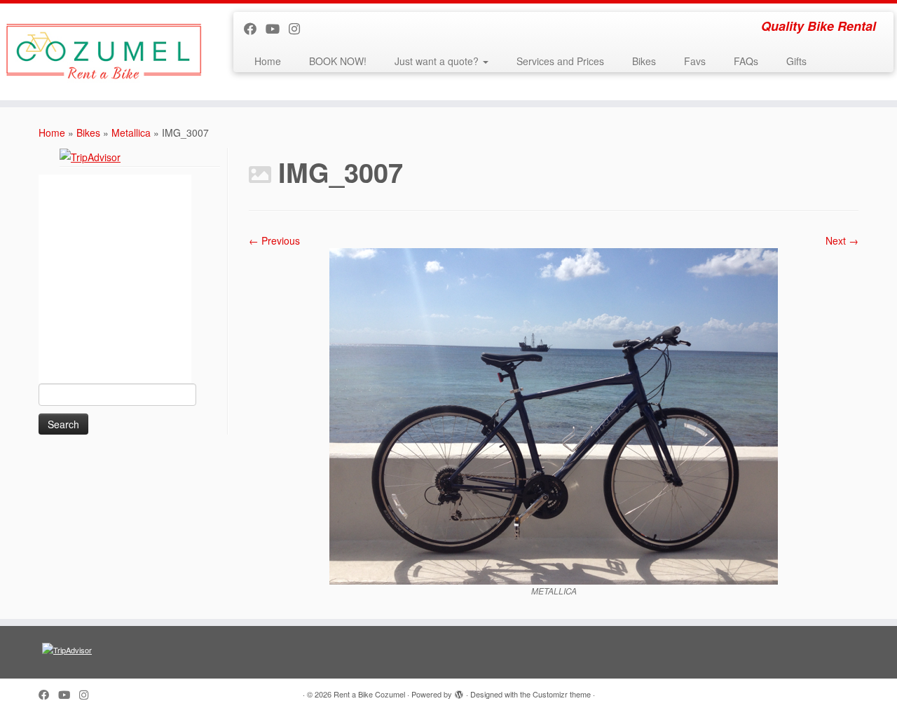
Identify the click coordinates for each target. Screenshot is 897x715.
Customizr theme (562, 694)
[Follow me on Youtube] (277, 28)
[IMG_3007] (553, 415)
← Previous (274, 240)
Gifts (796, 61)
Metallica (131, 132)
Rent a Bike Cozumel (369, 694)
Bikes (644, 61)
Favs (695, 61)
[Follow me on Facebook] (255, 28)
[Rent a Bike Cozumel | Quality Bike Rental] (103, 52)
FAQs (746, 61)
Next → (842, 240)
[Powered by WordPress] (459, 691)
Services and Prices (560, 61)
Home (267, 61)
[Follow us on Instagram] (299, 28)
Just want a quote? (438, 61)
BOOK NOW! (338, 61)
